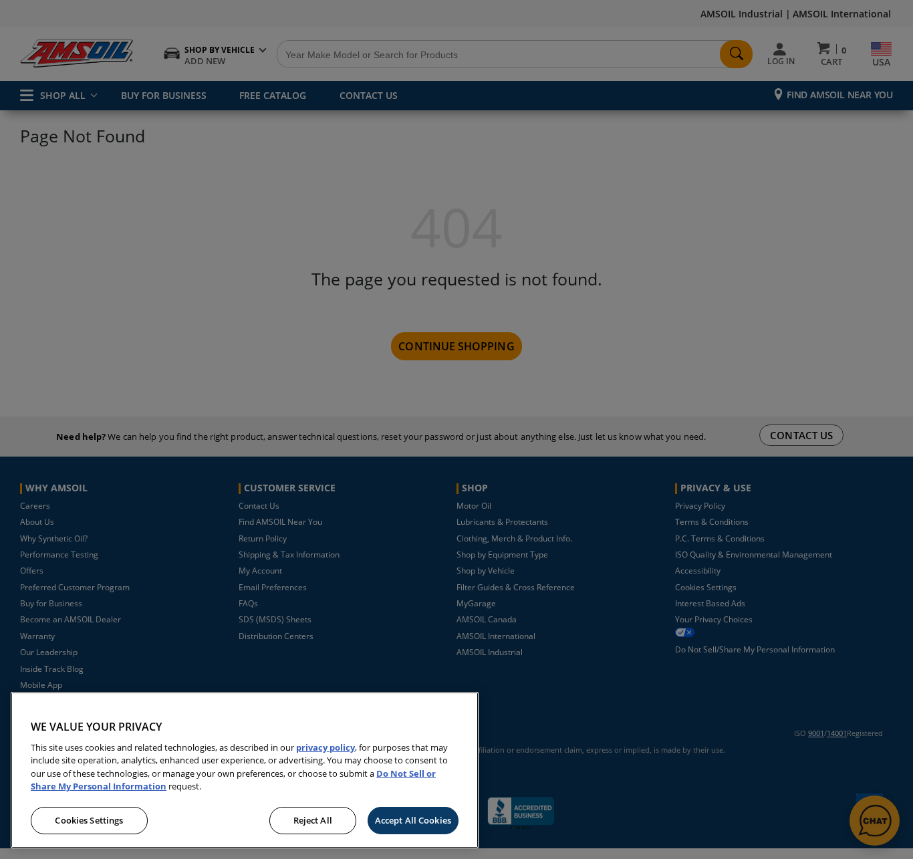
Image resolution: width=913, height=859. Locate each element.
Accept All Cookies (413, 820)
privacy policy (325, 747)
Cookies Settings (89, 820)
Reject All (312, 820)
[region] (245, 770)
